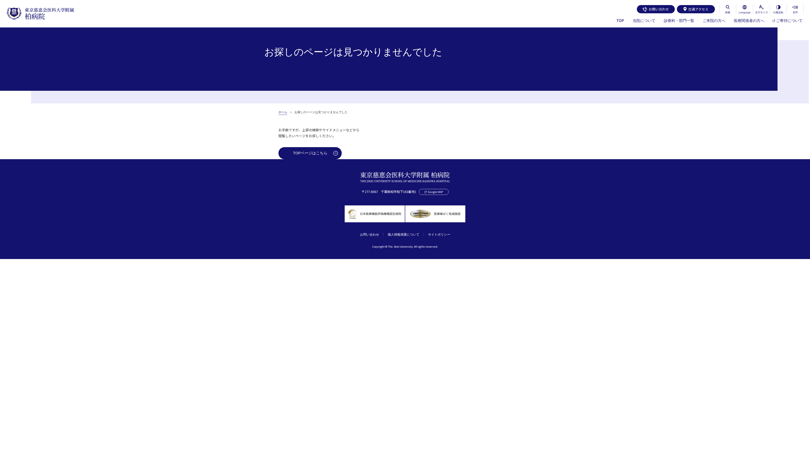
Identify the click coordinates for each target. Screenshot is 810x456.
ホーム (282, 112)
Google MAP (435, 192)
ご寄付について (789, 20)
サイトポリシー (439, 234)
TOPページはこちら (310, 153)
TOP (620, 20)
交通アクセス (698, 9)
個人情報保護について (403, 234)
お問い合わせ (659, 9)
